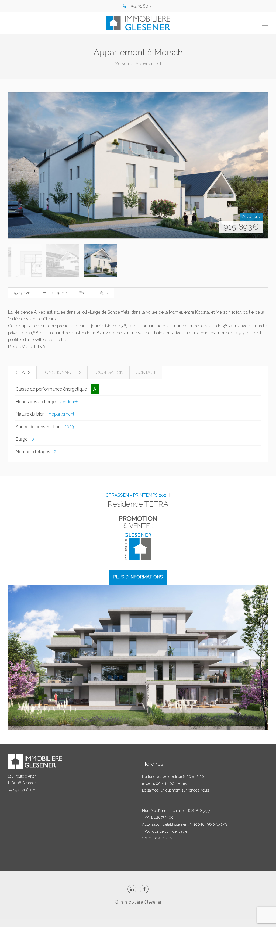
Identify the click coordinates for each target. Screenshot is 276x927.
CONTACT (146, 372)
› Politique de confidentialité (164, 831)
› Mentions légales (157, 838)
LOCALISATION (108, 372)
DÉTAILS (22, 372)
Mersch (122, 63)
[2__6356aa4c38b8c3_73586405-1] (138, 165)
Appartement (148, 63)
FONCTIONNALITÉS (62, 372)
